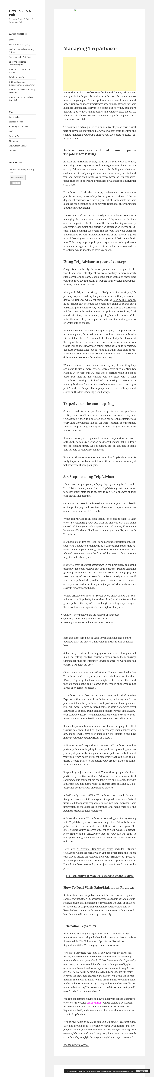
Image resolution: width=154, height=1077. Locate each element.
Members (13, 141)
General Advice (16, 136)
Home (12, 112)
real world (118, 161)
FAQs (11, 39)
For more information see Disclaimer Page (119, 1071)
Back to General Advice (76, 1045)
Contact (12, 150)
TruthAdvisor (94, 1002)
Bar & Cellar (14, 117)
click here (125, 718)
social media (75, 338)
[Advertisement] (99, 74)
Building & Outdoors (18, 126)
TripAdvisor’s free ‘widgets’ (102, 818)
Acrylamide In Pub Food (20, 57)
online (131, 161)
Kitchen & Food (16, 121)
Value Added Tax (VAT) (19, 44)
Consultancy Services (18, 145)
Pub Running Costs (17, 77)
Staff (11, 131)
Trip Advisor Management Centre (82, 488)
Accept (142, 1071)
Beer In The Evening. (124, 299)
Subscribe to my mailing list (22, 171)
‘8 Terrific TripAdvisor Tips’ (95, 849)
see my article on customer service (94, 787)
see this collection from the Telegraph (108, 572)
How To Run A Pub (20, 13)
